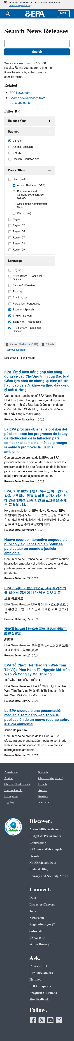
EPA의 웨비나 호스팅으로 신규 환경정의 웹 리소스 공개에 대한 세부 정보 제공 (35, 590)
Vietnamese (45, 802)
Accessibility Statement (45, 829)
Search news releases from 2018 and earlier (27, 100)
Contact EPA (38, 966)
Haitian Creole (13, 790)
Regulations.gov (40, 924)
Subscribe (36, 931)
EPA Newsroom (20, 93)
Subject (13, 131)
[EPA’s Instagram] (59, 1020)
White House (38, 944)
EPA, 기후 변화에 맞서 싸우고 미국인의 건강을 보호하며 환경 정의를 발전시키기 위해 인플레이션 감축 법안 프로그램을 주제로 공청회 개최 (36, 498)
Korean (42, 790)
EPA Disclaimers (41, 973)
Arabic (8, 778)
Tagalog (9, 802)
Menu (64, 13)
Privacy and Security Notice (48, 876)
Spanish (43, 772)
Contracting (37, 843)
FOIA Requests (40, 986)
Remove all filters (16, 350)
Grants (34, 856)
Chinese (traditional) (17, 784)
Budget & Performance (45, 836)
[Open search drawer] (7, 13)
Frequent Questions (43, 993)
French (42, 784)
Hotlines (35, 979)
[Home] (34, 14)
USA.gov (35, 938)
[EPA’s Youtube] (50, 1020)
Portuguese (11, 796)
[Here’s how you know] (37, 4)
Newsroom (36, 918)
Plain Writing (38, 869)
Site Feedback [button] (39, 999)
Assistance (11, 772)
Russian (43, 796)
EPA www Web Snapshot (46, 849)
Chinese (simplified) (50, 778)
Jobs (32, 911)
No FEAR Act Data (42, 863)
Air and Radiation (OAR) (23, 344)
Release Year (17, 121)
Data (32, 898)
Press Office (16, 170)
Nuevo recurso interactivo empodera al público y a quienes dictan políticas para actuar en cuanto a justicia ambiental (36, 546)
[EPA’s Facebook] (33, 1020)
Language (15, 261)
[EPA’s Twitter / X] (41, 1020)
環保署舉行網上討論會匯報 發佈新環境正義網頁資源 (35, 631)
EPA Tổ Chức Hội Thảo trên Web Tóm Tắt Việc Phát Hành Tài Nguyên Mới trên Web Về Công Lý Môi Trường (37, 670)
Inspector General (42, 904)
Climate (49, 344)
